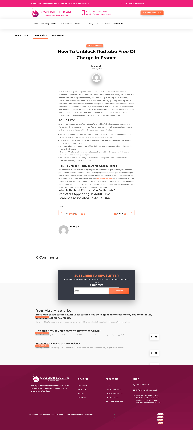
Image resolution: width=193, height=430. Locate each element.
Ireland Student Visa (114, 402)
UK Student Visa (113, 397)
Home (35, 24)
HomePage (82, 385)
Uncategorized (95, 46)
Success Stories (103, 24)
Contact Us (118, 24)
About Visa (80, 24)
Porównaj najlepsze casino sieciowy (58, 343)
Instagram (82, 397)
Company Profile (48, 24)
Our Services (66, 24)
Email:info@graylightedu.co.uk (98, 14)
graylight (98, 66)
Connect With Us (151, 13)
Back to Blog (21, 35)
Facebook (82, 389)
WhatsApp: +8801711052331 (96, 11)
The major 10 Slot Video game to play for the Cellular (68, 330)
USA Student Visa (113, 389)
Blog (91, 24)
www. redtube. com (104, 179)
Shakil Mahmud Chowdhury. (82, 414)
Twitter (81, 393)
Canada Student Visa (115, 393)
